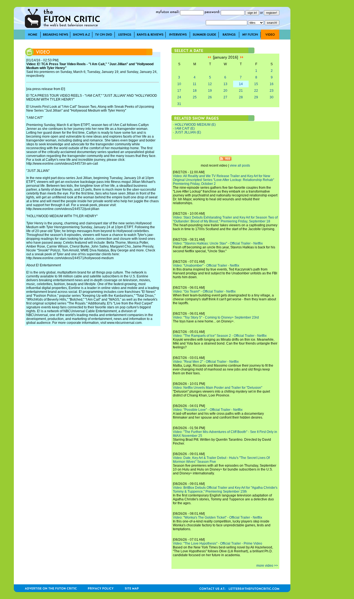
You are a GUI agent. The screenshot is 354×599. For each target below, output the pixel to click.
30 (272, 97)
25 (195, 97)
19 (210, 91)
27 (225, 97)
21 (241, 91)
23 (272, 91)
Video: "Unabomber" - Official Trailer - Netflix (206, 265)
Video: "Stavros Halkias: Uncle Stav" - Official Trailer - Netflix (218, 243)
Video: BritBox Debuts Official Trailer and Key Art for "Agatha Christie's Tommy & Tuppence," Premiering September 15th (225, 489)
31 (179, 104)
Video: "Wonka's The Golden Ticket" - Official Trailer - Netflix (217, 517)
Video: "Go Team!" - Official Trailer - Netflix (204, 291)
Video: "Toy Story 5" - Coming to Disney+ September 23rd (216, 317)
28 (241, 97)
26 (210, 97)
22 (256, 91)
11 (194, 84)
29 (256, 97)
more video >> (267, 566)
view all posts (240, 165)
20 (225, 91)
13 (225, 84)
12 (210, 84)
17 (179, 91)
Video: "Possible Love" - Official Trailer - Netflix (208, 410)
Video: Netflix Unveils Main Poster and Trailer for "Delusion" (217, 388)
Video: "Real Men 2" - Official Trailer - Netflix (206, 362)
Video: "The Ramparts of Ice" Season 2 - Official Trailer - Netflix (220, 336)
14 (241, 84)
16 (272, 84)
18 (195, 91)
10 (179, 84)
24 (179, 97)
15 (256, 84)
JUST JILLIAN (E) (188, 132)
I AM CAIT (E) (185, 128)
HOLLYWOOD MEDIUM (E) (195, 125)
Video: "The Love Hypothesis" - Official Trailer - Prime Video (217, 543)
